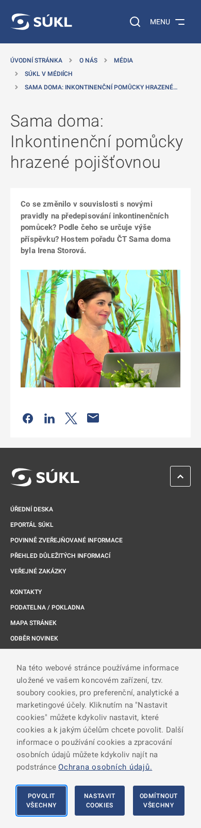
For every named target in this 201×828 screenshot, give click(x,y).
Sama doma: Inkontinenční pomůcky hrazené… (101, 87)
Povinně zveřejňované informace (66, 540)
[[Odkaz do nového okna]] (100, 328)
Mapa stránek (33, 623)
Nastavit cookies (99, 800)
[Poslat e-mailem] (93, 418)
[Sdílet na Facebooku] (28, 418)
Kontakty (26, 592)
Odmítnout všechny (159, 800)
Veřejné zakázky (38, 571)
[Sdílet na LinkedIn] (49, 418)
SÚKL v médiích (49, 73)
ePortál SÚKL (32, 524)
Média (123, 60)
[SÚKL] (41, 21)
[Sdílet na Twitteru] (71, 418)
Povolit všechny (41, 800)
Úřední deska (31, 509)
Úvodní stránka (36, 60)
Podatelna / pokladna (47, 607)
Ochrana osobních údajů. (105, 767)
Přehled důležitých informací (60, 555)
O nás (88, 60)
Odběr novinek (34, 638)
